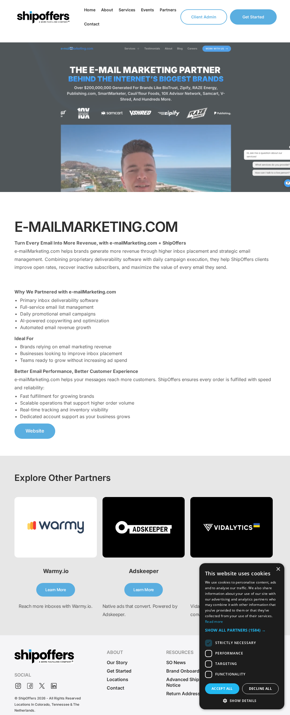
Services (127, 9)
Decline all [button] (260, 688)
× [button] (278, 569)
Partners (168, 9)
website (34, 431)
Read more (214, 621)
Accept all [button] (222, 688)
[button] (242, 630)
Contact (91, 23)
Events (147, 9)
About (107, 9)
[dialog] (241, 636)
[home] (43, 17)
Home (89, 9)
